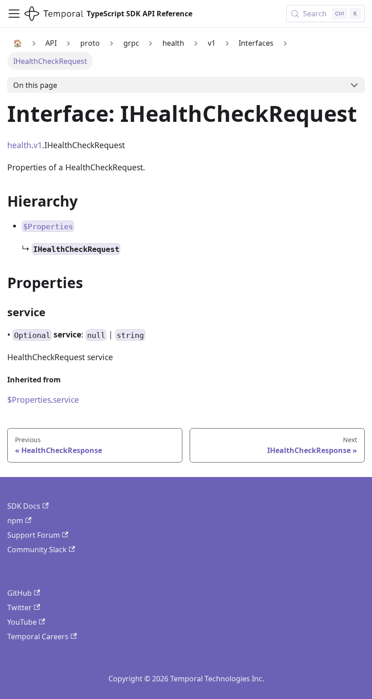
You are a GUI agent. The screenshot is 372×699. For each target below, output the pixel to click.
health (19, 145)
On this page (35, 85)
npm (15, 520)
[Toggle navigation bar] (14, 13)
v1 (38, 145)
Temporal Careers (38, 636)
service (66, 399)
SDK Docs (23, 506)
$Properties (29, 399)
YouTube (22, 622)
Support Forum (33, 535)
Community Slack (37, 549)
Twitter (19, 607)
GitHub (19, 593)
